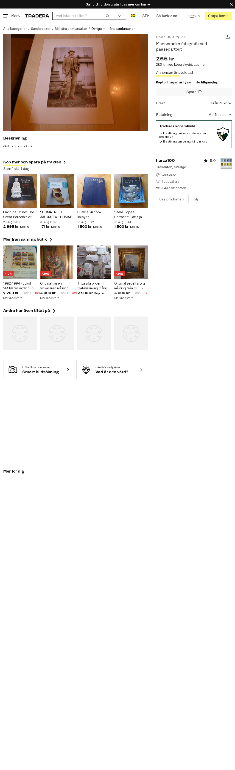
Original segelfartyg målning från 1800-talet (129, 286)
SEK (145, 16)
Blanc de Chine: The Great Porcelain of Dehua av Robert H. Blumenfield (18, 214)
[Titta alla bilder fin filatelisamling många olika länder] (94, 262)
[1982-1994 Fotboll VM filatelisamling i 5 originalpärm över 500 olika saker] (20, 262)
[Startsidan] (37, 16)
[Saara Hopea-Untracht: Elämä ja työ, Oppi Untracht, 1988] (131, 191)
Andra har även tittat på (29, 310)
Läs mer (200, 64)
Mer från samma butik (28, 239)
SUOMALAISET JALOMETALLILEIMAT (56, 214)
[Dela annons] (227, 37)
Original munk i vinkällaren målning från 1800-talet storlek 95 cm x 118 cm (55, 286)
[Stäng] (231, 4)
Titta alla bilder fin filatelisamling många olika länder (93, 286)
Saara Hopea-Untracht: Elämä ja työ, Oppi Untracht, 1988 (129, 214)
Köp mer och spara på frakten (32, 162)
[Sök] (108, 16)
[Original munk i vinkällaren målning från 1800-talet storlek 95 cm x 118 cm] (57, 262)
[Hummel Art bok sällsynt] (94, 191)
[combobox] (83, 16)
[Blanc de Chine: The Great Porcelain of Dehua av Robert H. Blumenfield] (20, 191)
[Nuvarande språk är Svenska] (133, 16)
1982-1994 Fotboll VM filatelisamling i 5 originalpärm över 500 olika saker (20, 286)
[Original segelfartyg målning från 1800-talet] (131, 262)
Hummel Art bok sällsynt (89, 214)
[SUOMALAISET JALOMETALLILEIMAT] (57, 191)
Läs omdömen (171, 199)
